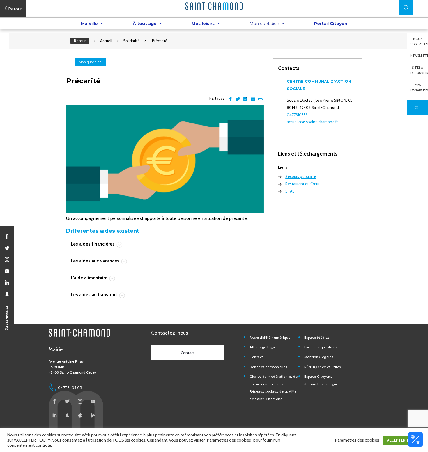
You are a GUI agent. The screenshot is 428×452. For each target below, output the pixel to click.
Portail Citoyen (330, 23)
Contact (256, 357)
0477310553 (297, 114)
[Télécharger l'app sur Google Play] (93, 415)
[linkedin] (7, 282)
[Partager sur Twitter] (238, 99)
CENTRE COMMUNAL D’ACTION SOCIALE (319, 85)
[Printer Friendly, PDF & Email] (245, 99)
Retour (80, 40)
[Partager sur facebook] (230, 99)
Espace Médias (317, 337)
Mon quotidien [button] (264, 23)
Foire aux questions (320, 347)
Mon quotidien (90, 62)
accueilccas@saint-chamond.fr (312, 121)
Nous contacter (419, 41)
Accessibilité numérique (270, 337)
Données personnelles (268, 367)
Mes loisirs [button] (203, 23)
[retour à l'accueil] (214, 6)
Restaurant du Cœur (302, 183)
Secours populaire (300, 176)
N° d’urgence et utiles (322, 367)
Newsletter (419, 56)
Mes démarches (419, 87)
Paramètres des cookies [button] (357, 440)
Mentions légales (318, 357)
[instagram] (7, 259)
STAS (290, 191)
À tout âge (145, 23)
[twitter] (7, 248)
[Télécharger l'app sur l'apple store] (80, 415)
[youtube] (7, 271)
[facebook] (7, 236)
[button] (406, 7)
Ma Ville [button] (89, 23)
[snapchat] (7, 294)
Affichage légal (263, 347)
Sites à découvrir (419, 70)
